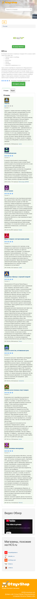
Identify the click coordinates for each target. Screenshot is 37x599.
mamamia (21, 381)
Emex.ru (10, 564)
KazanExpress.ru (12, 552)
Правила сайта (31, 596)
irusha (20, 267)
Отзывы (6, 90)
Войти (26, 2)
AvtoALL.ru (11, 556)
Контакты (23, 596)
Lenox (20, 439)
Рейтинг (21, 594)
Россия (5, 26)
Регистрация (32, 2)
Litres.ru (10, 567)
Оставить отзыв (18, 84)
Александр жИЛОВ (24, 181)
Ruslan (20, 230)
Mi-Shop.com (12, 560)
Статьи (16, 594)
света (20, 144)
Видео (13, 90)
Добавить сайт (9, 594)
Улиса (20, 341)
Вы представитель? (18, 46)
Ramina (20, 502)
